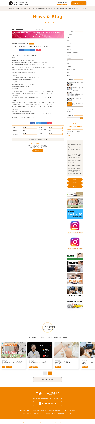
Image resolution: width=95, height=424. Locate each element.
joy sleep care (57, 422)
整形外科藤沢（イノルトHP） (79, 8)
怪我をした (15, 127)
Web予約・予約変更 (79, 3)
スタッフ (69, 46)
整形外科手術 (70, 58)
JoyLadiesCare (31, 422)
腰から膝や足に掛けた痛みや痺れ (17, 133)
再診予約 (75, 183)
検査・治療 (69, 49)
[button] (45, 373)
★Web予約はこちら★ (14, 8)
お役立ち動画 (72, 410)
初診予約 (75, 179)
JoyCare (24, 422)
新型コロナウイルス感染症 (72, 52)
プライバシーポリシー (51, 413)
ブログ (57, 8)
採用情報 (62, 8)
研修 (68, 63)
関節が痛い (41, 127)
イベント (69, 72)
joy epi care (48, 422)
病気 (68, 55)
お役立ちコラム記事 (71, 69)
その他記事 (69, 34)
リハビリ (31, 43)
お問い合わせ (68, 8)
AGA (27, 422)
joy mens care (36, 422)
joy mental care (42, 422)
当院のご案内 (23, 8)
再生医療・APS (86, 362)
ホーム (13, 29)
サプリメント (70, 66)
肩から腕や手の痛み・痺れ (43, 130)
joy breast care (63, 422)
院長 (68, 37)
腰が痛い (15, 130)
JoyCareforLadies (69, 422)
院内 (68, 40)
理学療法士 (69, 60)
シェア (21, 49)
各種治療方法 (51, 8)
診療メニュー (31, 8)
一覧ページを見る (47, 379)
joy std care (52, 422)
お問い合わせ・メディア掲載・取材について (33, 413)
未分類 (68, 75)
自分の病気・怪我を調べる (41, 8)
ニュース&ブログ (19, 29)
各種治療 (40, 133)
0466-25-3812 (63, 2)
